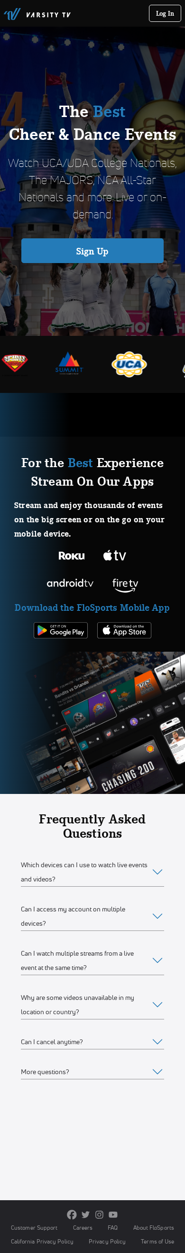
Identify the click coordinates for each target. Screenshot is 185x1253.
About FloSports (153, 1227)
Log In (165, 13)
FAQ (113, 1227)
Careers (83, 1227)
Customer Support (34, 1227)
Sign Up (92, 251)
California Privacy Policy (42, 1241)
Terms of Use (157, 1241)
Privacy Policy (107, 1241)
